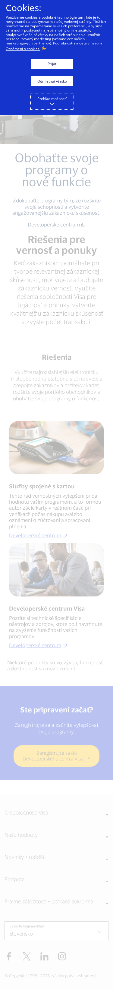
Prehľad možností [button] (52, 98)
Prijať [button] (52, 63)
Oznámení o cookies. (23, 48)
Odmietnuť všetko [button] (52, 81)
